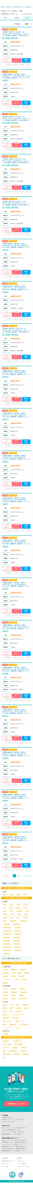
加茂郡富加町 (16, 940)
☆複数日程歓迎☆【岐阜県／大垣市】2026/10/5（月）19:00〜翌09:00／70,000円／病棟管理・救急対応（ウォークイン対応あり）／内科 (16, 457)
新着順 (26, 24)
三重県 (25, 894)
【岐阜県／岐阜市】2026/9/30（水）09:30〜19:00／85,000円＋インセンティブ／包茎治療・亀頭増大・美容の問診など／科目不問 (16, 330)
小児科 (11, 1005)
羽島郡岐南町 (13, 921)
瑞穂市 (26, 914)
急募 (4, 1057)
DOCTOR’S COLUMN (18, 1140)
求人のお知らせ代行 (8, 1148)
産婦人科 (27, 1008)
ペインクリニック (7, 1028)
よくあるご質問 (16, 1134)
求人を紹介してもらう (16, 60)
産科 (11, 1011)
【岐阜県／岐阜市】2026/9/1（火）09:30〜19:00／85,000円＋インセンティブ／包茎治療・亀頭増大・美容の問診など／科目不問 (16, 33)
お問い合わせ (20, 1161)
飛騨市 (5, 917)
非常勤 (16, 18)
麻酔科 (11, 1008)
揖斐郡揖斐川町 (7, 934)
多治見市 (25, 904)
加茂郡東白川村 (7, 950)
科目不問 (5, 1034)
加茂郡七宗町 (16, 944)
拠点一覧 (21, 1132)
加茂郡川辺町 (6, 944)
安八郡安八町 (17, 931)
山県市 (19, 914)
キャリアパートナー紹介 (9, 1132)
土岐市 (27, 911)
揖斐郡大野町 (17, 934)
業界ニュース (18, 1144)
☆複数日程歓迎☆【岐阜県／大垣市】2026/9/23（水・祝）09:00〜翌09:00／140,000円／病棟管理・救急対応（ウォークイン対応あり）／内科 (16, 245)
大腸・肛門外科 (23, 998)
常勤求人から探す (7, 1117)
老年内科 (21, 976)
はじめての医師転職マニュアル (11, 1129)
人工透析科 (18, 1011)
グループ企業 (20, 1163)
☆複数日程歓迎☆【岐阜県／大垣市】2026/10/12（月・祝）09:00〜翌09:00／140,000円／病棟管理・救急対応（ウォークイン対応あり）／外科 (16, 669)
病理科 (5, 1024)
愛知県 (18, 894)
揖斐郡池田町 (6, 937)
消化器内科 (6, 973)
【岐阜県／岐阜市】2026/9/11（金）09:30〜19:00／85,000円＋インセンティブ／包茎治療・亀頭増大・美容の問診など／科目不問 (16, 160)
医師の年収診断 (20, 1146)
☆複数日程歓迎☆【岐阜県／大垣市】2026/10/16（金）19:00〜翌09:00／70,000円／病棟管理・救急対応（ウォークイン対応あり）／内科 (16, 754)
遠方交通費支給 (13, 1051)
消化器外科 (14, 989)
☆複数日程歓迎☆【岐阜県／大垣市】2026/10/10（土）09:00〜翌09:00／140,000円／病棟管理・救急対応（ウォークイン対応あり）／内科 (16, 584)
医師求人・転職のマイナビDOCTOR (10, 6)
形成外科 (13, 995)
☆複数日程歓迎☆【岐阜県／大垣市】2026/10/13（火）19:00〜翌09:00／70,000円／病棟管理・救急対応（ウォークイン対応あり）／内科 (16, 711)
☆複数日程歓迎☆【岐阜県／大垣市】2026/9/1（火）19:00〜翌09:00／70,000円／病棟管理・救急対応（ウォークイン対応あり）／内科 (16, 76)
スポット (27, 18)
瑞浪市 (25, 908)
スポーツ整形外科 (23, 1024)
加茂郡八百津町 (7, 947)
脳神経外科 (23, 989)
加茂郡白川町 (17, 947)
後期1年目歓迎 (6, 1054)
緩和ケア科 (6, 1014)
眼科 (18, 1005)
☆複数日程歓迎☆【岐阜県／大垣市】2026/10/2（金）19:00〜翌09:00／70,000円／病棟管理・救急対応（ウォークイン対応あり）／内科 (16, 372)
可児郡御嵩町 (17, 950)
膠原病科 (5, 983)
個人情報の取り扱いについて (8, 1161)
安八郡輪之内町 (7, 931)
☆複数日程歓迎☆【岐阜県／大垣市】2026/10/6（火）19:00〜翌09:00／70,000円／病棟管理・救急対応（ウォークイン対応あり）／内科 (16, 499)
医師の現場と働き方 (20, 1142)
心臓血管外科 (23, 992)
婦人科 (5, 1011)
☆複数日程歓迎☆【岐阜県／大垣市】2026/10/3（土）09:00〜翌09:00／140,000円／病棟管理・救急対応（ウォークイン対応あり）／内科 (16, 415)
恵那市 (11, 911)
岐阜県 (5, 894)
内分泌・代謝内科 (16, 973)
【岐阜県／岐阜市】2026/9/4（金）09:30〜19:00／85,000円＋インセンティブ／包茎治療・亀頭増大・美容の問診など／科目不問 (16, 118)
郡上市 (18, 917)
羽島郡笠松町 (23, 921)
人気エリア (6, 1047)
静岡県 (11, 894)
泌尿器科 (21, 995)
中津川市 (11, 908)
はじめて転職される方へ (19, 1127)
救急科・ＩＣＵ (20, 1021)
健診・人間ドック (7, 1021)
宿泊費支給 (17, 1054)
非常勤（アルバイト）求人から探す (12, 1119)
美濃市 (18, 908)
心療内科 (13, 976)
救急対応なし (6, 1041)
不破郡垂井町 (16, 924)
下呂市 (25, 917)
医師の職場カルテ (21, 1148)
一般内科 (5, 969)
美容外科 (5, 998)
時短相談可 (26, 1054)
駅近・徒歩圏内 (18, 1044)
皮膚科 (5, 1008)
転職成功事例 (6, 1134)
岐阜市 (5, 904)
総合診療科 (6, 1018)
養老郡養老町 (6, 924)
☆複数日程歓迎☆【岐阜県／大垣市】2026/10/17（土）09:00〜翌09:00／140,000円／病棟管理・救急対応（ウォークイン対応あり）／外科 (16, 838)
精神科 (5, 1005)
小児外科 (13, 998)
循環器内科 (14, 969)
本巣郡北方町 (16, 937)
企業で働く (24, 1047)
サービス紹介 (6, 1127)
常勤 (5, 18)
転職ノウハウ (6, 1140)
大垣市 (11, 904)
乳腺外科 (5, 995)
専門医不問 (23, 1051)
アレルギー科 (6, 979)
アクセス (4, 1166)
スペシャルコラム (7, 1144)
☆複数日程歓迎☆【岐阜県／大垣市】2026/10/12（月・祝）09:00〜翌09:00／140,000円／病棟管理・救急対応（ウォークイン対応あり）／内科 (16, 626)
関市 (4, 908)
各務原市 (5, 914)
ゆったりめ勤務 (7, 1044)
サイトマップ (5, 1163)
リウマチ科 (16, 979)
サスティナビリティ (22, 1166)
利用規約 (19, 1158)
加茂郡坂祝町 (6, 940)
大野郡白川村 (6, 954)
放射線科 (19, 1008)
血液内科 (24, 979)
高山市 (18, 904)
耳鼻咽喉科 (25, 1005)
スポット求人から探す (8, 1121)
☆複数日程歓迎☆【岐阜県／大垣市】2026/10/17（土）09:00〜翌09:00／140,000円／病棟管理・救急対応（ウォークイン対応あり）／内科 (16, 796)
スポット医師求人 (26, 6)
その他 (17, 1028)
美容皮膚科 (15, 1018)
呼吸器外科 (14, 992)
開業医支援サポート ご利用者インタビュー (15, 1150)
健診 (4, 1051)
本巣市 (11, 917)
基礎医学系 (13, 1024)
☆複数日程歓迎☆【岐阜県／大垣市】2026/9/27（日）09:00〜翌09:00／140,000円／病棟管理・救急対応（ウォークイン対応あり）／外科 (16, 287)
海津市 (5, 921)
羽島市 (5, 911)
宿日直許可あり (17, 1041)
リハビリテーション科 (18, 1014)
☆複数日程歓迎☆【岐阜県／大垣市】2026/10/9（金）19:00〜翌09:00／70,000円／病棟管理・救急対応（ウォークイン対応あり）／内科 (16, 542)
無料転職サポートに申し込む (16, 1104)
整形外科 (5, 992)
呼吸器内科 (23, 969)
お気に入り (7, 61)
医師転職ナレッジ (7, 1142)
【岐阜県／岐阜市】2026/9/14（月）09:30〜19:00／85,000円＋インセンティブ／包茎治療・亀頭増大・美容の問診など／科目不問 (16, 203)
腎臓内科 (27, 973)
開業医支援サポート (8, 1146)
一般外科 (5, 989)
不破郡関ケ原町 (7, 927)
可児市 (12, 914)
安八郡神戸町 (17, 927)
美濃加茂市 (19, 911)
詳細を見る (26, 60)
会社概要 (4, 1158)
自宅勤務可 (15, 1047)
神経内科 (5, 976)
